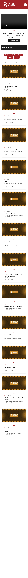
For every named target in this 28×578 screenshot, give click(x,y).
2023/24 (20, 54)
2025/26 (7, 54)
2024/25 (13, 54)
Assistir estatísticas (14, 40)
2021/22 (16, 57)
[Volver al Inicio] (9, 4)
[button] (25, 5)
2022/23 (10, 57)
